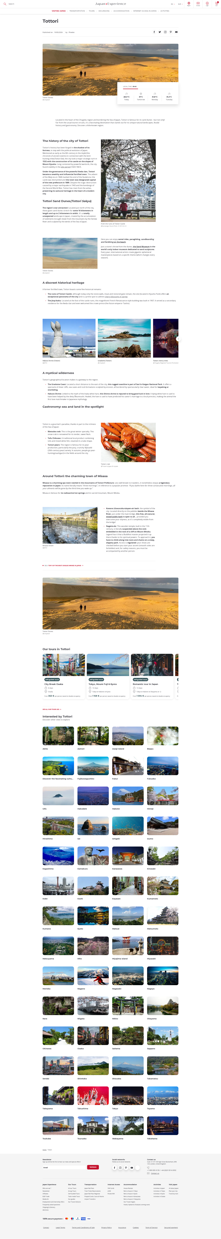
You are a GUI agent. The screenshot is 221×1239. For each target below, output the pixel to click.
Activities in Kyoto (159, 1194)
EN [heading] (172, 4)
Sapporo (151, 1049)
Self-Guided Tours (74, 1194)
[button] (42, 339)
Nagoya (150, 989)
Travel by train (173, 1194)
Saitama (116, 1049)
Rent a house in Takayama (132, 1199)
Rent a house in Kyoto (130, 1194)
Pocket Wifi (111, 1194)
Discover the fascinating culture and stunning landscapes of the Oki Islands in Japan (58, 779)
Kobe (45, 899)
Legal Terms (60, 1227)
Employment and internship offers (53, 1202)
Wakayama (117, 1139)
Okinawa (47, 1049)
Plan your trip (173, 1191)
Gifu (45, 809)
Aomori (80, 749)
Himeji (150, 809)
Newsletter (46, 1191)
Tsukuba (47, 1139)
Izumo (150, 839)
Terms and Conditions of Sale (83, 1227)
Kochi (80, 899)
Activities (164, 11)
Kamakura (82, 869)
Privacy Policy (106, 1227)
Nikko (115, 1019)
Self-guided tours (52, 679)
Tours (92, 11)
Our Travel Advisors (74, 1202)
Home (45, 1150)
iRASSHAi (46, 1210)
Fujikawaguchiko (85, 779)
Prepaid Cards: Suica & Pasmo (94, 1196)
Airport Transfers (90, 1199)
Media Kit (46, 1199)
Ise (78, 839)
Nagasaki (116, 989)
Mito (79, 959)
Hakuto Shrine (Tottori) (51, 362)
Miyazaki (151, 959)
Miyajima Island (120, 959)
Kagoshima (48, 869)
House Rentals (128, 1188)
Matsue (115, 929)
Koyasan (116, 899)
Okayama (152, 1019)
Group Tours (72, 1191)
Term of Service (151, 1227)
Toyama (151, 1109)
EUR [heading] (179, 4)
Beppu (150, 749)
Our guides (71, 1199)
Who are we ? (47, 1188)
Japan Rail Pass (89, 1188)
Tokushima (82, 1109)
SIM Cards (111, 1188)
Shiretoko (82, 1079)
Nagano (81, 989)
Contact (46, 1227)
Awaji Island (118, 749)
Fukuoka (151, 779)
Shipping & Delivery (49, 1207)
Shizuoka (116, 1079)
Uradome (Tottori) (104, 362)
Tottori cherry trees (169, 362)
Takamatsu (152, 1079)
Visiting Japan (58, 11)
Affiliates (45, 1194)
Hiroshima (48, 839)
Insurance (122, 1227)
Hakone (116, 809)
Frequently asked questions (51, 1204)
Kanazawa (117, 869)
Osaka (80, 1049)
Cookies (136, 1227)
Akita (45, 749)
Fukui (115, 779)
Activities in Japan (159, 1188)
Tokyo (115, 1109)
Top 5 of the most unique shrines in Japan (64, 566)
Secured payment (171, 1227)
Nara (45, 1019)
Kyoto (80, 929)
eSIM (109, 1191)
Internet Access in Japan (144, 11)
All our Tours (72, 1188)
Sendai (46, 1079)
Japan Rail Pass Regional (92, 1194)
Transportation (77, 11)
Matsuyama (48, 959)
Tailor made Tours (74, 1196)
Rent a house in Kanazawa (132, 1196)
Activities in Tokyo (159, 1191)
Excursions (104, 11)
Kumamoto (152, 899)
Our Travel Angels (129, 1202)
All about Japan (173, 1188)
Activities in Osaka (159, 1196)
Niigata (80, 1019)
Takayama (48, 1109)
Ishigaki (116, 839)
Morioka (46, 989)
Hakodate (82, 809)
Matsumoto (152, 929)
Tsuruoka (81, 1139)
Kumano (47, 929)
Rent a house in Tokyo (131, 1191)
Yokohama (152, 1139)
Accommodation (121, 11)
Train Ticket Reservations (92, 1191)
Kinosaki (151, 869)
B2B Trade (46, 1196)
